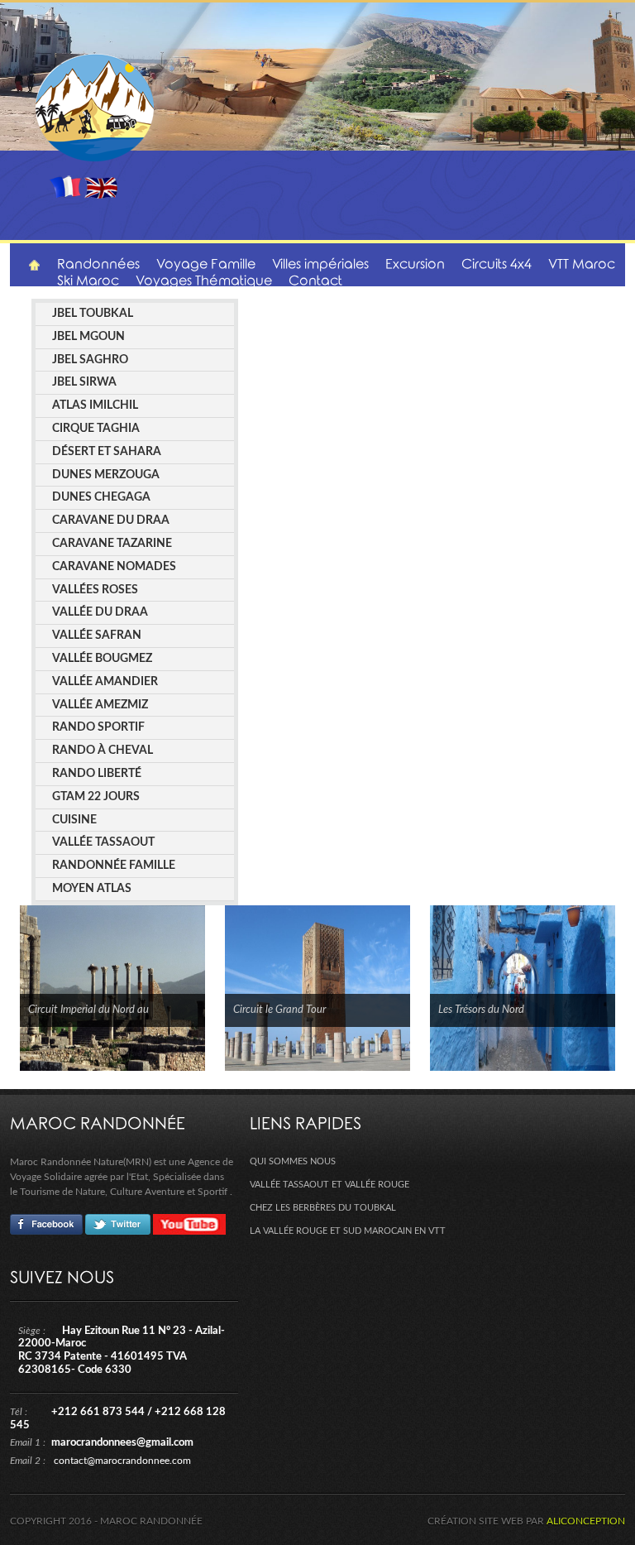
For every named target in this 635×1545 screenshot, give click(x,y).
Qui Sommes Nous (293, 1161)
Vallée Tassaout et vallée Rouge (329, 1184)
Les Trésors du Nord (481, 1010)
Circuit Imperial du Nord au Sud (88, 1012)
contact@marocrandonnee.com (122, 1461)
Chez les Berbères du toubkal (323, 1207)
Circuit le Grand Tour (279, 1010)
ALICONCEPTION (586, 1521)
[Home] (34, 265)
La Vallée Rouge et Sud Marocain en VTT (348, 1231)
